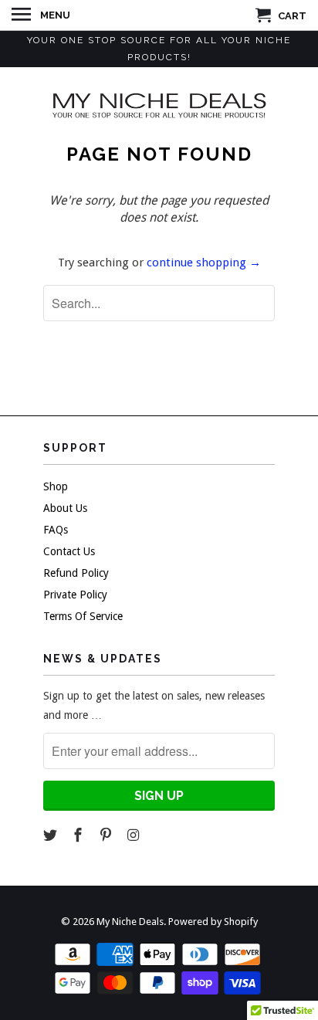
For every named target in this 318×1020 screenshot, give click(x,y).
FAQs (55, 530)
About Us (65, 508)
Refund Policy (76, 573)
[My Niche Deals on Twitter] (51, 835)
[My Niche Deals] (159, 104)
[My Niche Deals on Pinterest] (107, 835)
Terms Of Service (83, 616)
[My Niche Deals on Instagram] (134, 835)
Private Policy (75, 594)
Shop (55, 486)
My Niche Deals (130, 921)
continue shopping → (204, 262)
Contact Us (69, 551)
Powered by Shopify (213, 921)
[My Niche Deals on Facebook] (79, 835)
